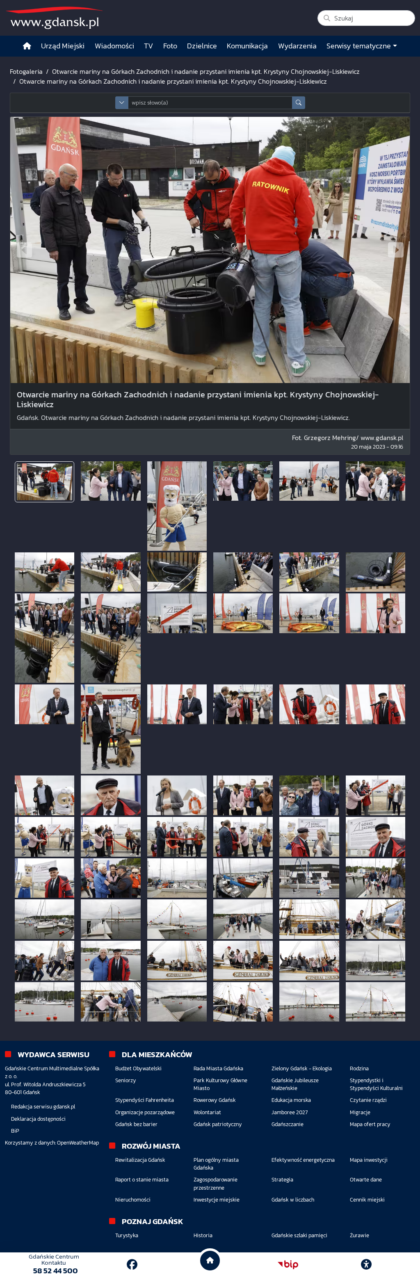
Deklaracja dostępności (38, 1119)
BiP (15, 1131)
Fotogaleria (26, 71)
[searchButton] (298, 102)
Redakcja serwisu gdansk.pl (43, 1107)
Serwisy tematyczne (358, 46)
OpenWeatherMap (78, 1143)
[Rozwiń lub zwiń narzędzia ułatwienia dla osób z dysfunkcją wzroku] (366, 1264)
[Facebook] (132, 1264)
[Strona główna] (27, 46)
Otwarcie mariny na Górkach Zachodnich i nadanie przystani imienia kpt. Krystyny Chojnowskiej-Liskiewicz (206, 71)
